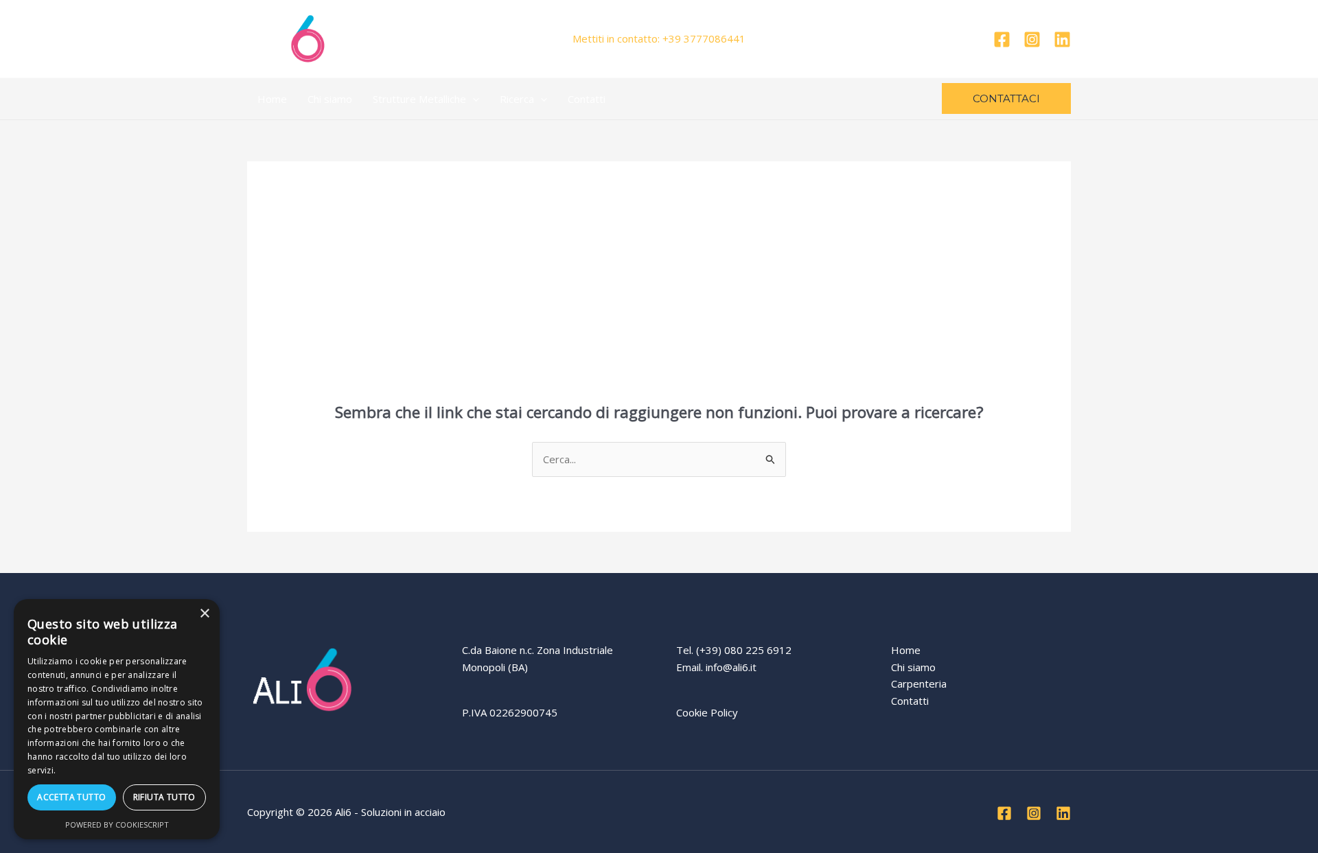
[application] (472, 98)
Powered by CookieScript (117, 824)
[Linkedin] (1062, 39)
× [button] (204, 614)
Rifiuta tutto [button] (164, 797)
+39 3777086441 (703, 38)
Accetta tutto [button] (71, 797)
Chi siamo (330, 99)
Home (272, 99)
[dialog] (117, 719)
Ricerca (517, 99)
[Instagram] (1032, 39)
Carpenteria (919, 683)
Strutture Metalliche (419, 99)
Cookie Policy (707, 712)
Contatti (586, 99)
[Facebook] (1001, 39)
